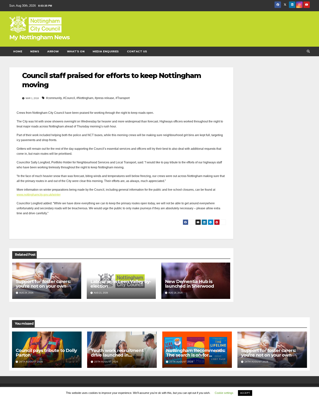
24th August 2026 (256, 361)
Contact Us (137, 51)
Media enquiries (106, 51)
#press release (104, 98)
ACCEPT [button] (245, 393)
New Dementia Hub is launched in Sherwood (189, 284)
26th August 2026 (31, 361)
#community (54, 98)
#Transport (123, 98)
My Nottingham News (39, 37)
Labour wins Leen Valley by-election (120, 284)
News (34, 51)
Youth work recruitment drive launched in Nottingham (117, 355)
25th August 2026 (106, 361)
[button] (308, 51)
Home (17, 51)
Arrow (53, 51)
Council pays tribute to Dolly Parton (46, 353)
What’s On (76, 51)
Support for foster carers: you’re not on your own (43, 284)
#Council (69, 98)
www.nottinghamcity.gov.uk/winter (39, 194)
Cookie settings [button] (224, 392)
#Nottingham (84, 98)
